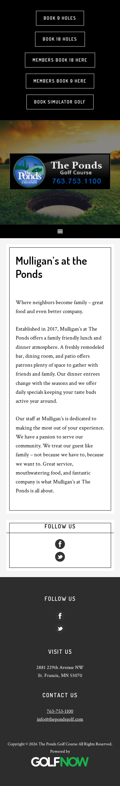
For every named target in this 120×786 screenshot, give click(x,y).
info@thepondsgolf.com (60, 719)
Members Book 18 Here (60, 60)
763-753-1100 (60, 711)
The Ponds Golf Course (60, 171)
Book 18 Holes (60, 39)
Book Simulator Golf (60, 101)
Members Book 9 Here (60, 80)
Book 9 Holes (60, 18)
